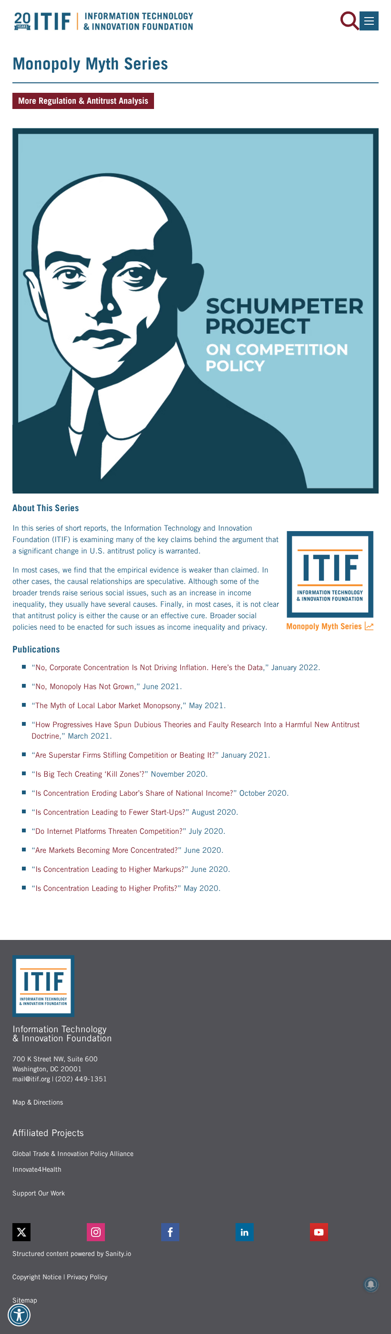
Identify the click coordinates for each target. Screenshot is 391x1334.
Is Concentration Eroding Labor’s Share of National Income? (134, 793)
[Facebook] (195, 1232)
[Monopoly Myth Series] (195, 311)
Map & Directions (37, 1102)
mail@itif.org (31, 1079)
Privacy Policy (87, 1277)
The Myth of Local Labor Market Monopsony (107, 705)
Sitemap (24, 1300)
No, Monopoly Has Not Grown (84, 686)
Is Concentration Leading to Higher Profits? (106, 888)
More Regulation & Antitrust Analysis (83, 101)
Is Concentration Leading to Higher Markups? (110, 869)
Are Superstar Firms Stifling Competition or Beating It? (125, 755)
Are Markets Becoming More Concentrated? (106, 850)
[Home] (104, 21)
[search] (350, 20)
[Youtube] (344, 1232)
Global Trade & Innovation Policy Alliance (73, 1153)
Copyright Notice (37, 1277)
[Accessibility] (19, 1315)
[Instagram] (121, 1232)
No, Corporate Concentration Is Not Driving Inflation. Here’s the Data (149, 667)
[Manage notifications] (371, 1284)
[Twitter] (21, 1232)
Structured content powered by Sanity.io (71, 1253)
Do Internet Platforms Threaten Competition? (109, 831)
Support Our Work (38, 1193)
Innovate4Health (37, 1169)
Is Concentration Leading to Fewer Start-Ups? (110, 812)
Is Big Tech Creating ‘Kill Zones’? (89, 774)
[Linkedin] (270, 1232)
